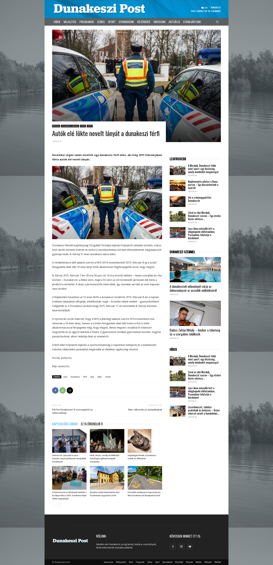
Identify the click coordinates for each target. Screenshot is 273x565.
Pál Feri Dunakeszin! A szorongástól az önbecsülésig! (72, 411)
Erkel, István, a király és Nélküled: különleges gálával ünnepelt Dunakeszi (105, 458)
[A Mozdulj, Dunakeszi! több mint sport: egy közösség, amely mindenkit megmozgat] (177, 169)
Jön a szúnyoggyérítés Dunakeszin (199, 199)
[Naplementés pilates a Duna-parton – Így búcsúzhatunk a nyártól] (177, 185)
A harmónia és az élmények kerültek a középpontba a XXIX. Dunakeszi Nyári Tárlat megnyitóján (69, 495)
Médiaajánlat (121, 562)
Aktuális (56, 126)
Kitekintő (218, 562)
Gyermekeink (167, 562)
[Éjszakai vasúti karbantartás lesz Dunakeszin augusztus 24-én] (107, 478)
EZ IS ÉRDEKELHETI (92, 424)
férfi (85, 377)
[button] (217, 21)
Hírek (83, 126)
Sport (157, 562)
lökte (99, 377)
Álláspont (208, 562)
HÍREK (173, 349)
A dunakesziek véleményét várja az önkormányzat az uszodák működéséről (193, 288)
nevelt (108, 377)
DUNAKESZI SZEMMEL (182, 252)
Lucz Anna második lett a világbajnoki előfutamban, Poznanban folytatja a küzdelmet (201, 233)
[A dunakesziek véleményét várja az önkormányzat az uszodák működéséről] (195, 269)
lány (92, 377)
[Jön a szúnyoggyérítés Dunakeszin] (177, 201)
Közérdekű (179, 562)
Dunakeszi (75, 377)
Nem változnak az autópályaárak (145, 409)
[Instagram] (181, 546)
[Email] (70, 390)
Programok (140, 562)
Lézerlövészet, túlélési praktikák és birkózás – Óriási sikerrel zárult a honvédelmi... (204, 410)
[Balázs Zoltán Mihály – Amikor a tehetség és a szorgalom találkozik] (195, 313)
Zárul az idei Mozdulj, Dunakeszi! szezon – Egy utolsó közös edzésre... (204, 216)
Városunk (189, 562)
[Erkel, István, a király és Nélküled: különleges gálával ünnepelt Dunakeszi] (107, 441)
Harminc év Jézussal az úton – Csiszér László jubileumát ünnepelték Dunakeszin (69, 458)
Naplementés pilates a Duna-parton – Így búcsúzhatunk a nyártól (203, 185)
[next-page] (59, 505)
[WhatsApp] (62, 390)
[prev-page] (54, 505)
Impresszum (108, 562)
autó (65, 377)
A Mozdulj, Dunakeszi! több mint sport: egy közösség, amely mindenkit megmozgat (203, 169)
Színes (149, 562)
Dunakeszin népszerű (70, 126)
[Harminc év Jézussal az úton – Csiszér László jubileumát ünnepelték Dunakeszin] (69, 441)
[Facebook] (55, 390)
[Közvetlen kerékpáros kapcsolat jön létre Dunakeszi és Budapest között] (145, 478)
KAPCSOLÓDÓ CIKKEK (65, 424)
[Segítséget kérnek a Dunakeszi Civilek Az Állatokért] (145, 441)
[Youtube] (190, 547)
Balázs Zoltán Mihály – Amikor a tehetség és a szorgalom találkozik (195, 332)
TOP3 (90, 126)
